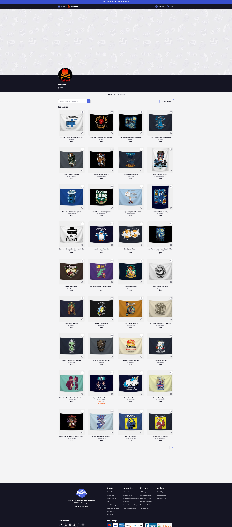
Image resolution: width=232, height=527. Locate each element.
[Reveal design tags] (82, 133)
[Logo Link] (68, 6)
